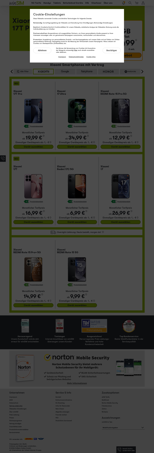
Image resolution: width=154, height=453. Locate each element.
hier (75, 50)
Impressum (62, 57)
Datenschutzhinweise (76, 57)
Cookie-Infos (90, 57)
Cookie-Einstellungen (49, 14)
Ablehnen (42, 50)
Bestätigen (111, 50)
